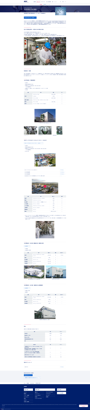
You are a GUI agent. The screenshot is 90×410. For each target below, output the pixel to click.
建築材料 (25, 393)
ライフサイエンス (32, 383)
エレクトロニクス (26, 396)
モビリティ (25, 392)
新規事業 (47, 396)
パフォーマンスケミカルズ (49, 392)
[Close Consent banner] (89, 403)
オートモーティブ (37, 393)
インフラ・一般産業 (26, 395)
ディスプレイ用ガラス (38, 395)
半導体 (25, 398)
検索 (60, 1)
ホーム (24, 383)
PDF (62, 169)
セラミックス (47, 395)
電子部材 (36, 396)
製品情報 (28, 383)
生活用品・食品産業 (26, 401)
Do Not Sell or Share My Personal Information (84, 406)
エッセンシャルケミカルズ (38, 398)
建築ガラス (36, 392)
